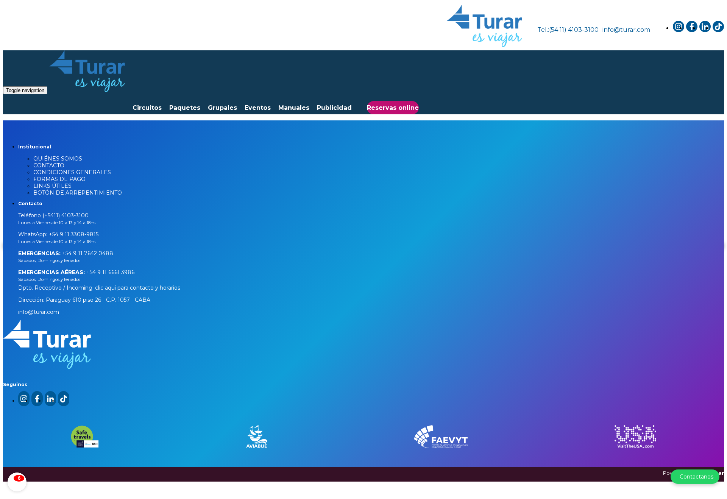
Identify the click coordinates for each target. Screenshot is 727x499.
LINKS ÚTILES (52, 185)
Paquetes (184, 107)
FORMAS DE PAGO (59, 179)
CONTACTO (48, 165)
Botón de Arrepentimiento (77, 192)
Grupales (222, 107)
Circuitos (147, 107)
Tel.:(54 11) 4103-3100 (568, 29)
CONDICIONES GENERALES (72, 172)
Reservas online (393, 107)
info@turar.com (626, 29)
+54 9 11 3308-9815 (72, 234)
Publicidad (334, 107)
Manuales (293, 107)
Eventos (258, 107)
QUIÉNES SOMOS (57, 158)
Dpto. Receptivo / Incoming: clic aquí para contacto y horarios (99, 287)
